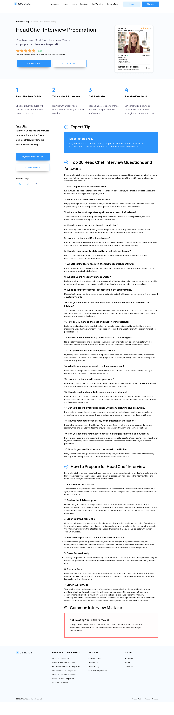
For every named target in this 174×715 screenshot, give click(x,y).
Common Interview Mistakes (30, 139)
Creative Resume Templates (64, 662)
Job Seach (84, 4)
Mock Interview (34, 63)
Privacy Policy (137, 699)
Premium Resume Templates (64, 674)
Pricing (127, 662)
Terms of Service (151, 699)
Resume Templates (60, 658)
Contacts (129, 666)
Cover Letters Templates (63, 678)
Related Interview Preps (28, 144)
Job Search (93, 662)
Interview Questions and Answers (32, 130)
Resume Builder (95, 658)
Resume (55, 4)
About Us (129, 658)
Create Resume (69, 63)
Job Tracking (97, 4)
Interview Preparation (98, 670)
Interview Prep (112, 4)
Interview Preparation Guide (30, 135)
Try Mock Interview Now (33, 156)
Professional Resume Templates (66, 666)
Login (132, 4)
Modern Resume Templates (64, 670)
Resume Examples (60, 682)
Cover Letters (69, 4)
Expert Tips (21, 126)
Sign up (150, 4)
